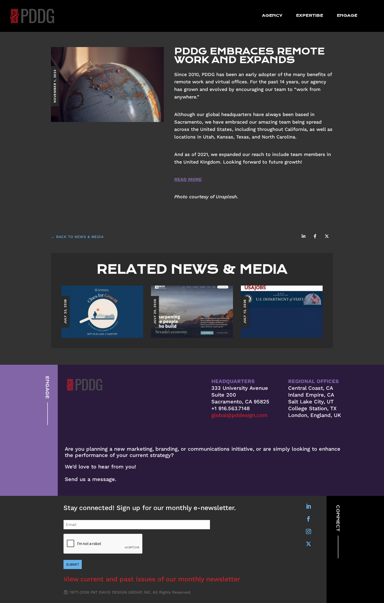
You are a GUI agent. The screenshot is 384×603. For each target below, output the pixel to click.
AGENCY (272, 16)
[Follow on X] (308, 544)
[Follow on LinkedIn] (308, 506)
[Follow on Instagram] (308, 531)
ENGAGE (347, 16)
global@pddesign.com (239, 415)
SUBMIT (72, 564)
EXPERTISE (309, 16)
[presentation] (103, 544)
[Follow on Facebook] (308, 519)
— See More (102, 311)
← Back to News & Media (77, 237)
